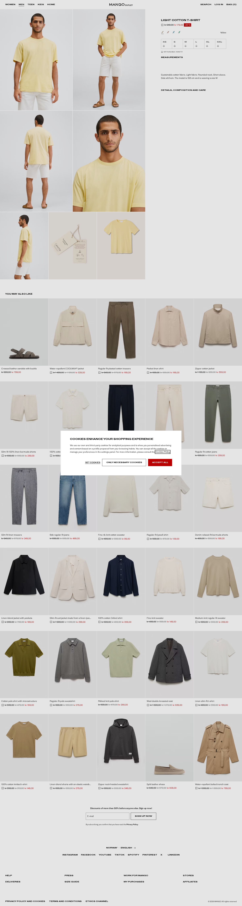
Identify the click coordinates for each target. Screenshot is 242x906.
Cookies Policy (162, 452)
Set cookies (92, 462)
